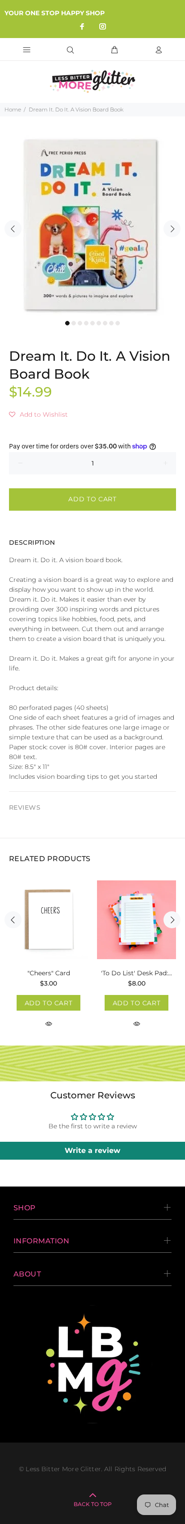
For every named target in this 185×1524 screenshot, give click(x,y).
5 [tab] (92, 323)
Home (12, 109)
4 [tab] (86, 323)
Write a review (92, 1150)
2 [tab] (73, 323)
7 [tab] (105, 323)
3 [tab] (80, 323)
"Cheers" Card (48, 973)
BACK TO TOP (93, 1504)
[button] (38, 414)
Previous (13, 228)
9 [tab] (117, 323)
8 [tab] (111, 323)
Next (172, 228)
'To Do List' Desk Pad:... (136, 973)
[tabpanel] (92, 223)
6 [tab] (99, 323)
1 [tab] (67, 323)
